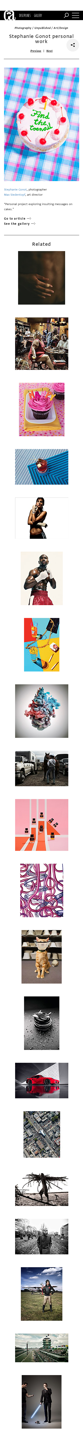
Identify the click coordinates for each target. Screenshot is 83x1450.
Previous (36, 51)
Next (49, 51)
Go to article (15, 219)
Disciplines (24, 15)
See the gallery (17, 224)
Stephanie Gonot (15, 190)
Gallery (38, 15)
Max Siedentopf (14, 195)
